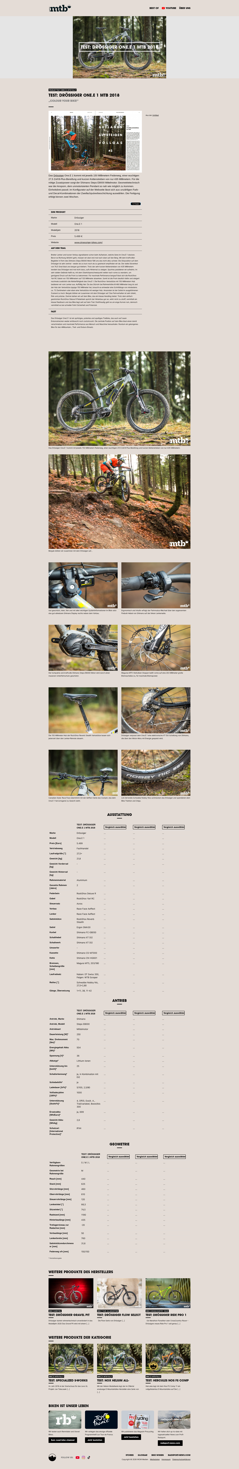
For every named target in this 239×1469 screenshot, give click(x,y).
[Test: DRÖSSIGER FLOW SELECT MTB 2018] (119, 1293)
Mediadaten (155, 1459)
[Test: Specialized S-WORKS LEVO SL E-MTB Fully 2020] (71, 1359)
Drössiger (59, 175)
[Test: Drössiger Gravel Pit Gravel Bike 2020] (71, 1293)
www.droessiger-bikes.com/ (88, 242)
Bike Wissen (157, 1455)
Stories (130, 1455)
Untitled (155, 115)
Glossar (142, 1455)
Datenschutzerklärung (181, 1459)
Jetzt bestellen (95, 1440)
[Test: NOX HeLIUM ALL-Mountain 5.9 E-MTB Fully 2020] (119, 1359)
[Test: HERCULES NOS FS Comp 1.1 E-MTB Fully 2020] (168, 1359)
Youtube (171, 8)
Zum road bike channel (63, 1440)
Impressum (166, 1459)
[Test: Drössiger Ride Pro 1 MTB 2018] (168, 1293)
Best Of (154, 8)
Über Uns (184, 8)
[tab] (95, 212)
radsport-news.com (170, 1443)
